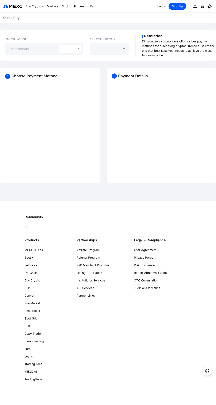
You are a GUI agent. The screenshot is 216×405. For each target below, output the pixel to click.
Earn (27, 349)
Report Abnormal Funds (150, 273)
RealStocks (32, 311)
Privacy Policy (143, 257)
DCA (27, 326)
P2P (27, 288)
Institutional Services (91, 280)
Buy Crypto (32, 280)
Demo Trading (34, 341)
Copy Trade (32, 333)
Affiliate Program (88, 250)
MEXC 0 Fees (33, 250)
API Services (85, 288)
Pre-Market (32, 303)
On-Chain (31, 273)
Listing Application (89, 273)
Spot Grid (31, 318)
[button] (207, 371)
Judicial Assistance (147, 288)
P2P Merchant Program (93, 265)
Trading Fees (33, 364)
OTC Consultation (146, 280)
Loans (28, 356)
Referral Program (88, 257)
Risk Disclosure (144, 265)
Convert (29, 295)
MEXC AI (30, 371)
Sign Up (177, 6)
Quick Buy (11, 18)
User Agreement (145, 250)
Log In (161, 6)
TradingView (33, 379)
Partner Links (86, 295)
